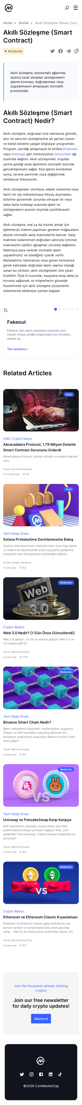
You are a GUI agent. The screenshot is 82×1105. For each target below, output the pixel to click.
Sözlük (24, 23)
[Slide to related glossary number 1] (60, 309)
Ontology (18, 154)
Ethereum (70, 149)
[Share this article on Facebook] (60, 51)
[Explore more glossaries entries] (5, 310)
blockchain (63, 154)
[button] (75, 8)
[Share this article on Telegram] (68, 51)
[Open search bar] (67, 8)
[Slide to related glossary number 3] (68, 309)
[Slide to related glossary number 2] (64, 309)
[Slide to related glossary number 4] (73, 309)
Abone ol (41, 1019)
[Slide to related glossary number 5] (77, 309)
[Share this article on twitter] (52, 51)
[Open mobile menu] (75, 8)
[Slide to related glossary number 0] (55, 309)
